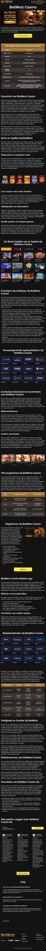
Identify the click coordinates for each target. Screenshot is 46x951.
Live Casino (16, 249)
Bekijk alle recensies (23, 873)
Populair (5, 249)
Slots (39, 249)
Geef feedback (38, 828)
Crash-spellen (27, 249)
